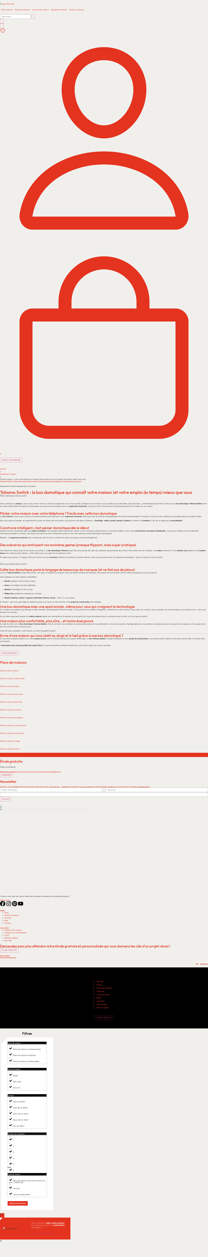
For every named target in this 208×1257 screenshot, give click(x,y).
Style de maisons (104, 988)
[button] (7, 10)
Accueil (3, 469)
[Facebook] (2, 903)
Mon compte (103, 1007)
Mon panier (102, 1004)
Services (100, 991)
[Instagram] (8, 903)
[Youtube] (20, 903)
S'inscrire (5, 799)
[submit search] (33, 16)
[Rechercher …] (15, 16)
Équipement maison (8, 474)
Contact (100, 1001)
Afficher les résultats (17, 1203)
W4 (197, 964)
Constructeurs (103, 994)
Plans (99, 984)
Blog (99, 997)
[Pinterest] (14, 903)
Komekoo (204, 964)
